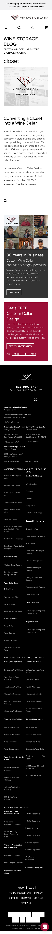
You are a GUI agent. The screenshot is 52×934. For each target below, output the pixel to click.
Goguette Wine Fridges (13, 711)
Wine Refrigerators (11, 749)
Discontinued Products (20, 928)
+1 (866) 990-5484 (11, 442)
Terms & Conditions (20, 893)
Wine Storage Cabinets (15, 658)
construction (27, 176)
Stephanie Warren (26, 184)
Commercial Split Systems (35, 587)
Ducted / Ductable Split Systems (35, 552)
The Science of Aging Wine (12, 648)
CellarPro (29, 498)
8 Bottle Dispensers (32, 835)
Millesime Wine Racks (34, 694)
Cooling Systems (10, 640)
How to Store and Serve (13, 611)
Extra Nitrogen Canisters (13, 862)
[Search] (5, 201)
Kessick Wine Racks (33, 687)
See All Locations (31, 461)
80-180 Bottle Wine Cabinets (11, 769)
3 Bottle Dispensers (32, 814)
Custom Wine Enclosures (13, 539)
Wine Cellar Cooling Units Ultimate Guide (35, 612)
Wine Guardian (31, 484)
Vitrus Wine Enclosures (12, 694)
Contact (38, 898)
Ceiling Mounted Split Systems (34, 578)
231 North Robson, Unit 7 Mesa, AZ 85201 (13, 455)
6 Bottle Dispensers (32, 828)
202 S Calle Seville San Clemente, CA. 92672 (36, 435)
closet (15, 176)
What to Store (9, 604)
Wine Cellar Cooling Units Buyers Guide (35, 631)
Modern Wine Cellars (12, 485)
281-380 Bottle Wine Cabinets (12, 788)
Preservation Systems (12, 855)
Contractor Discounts (34, 868)
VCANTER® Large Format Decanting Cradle (11, 834)
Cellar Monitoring (32, 594)
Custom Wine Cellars (14, 469)
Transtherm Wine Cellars (13, 687)
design (40, 176)
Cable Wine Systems (33, 701)
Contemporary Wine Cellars (12, 493)
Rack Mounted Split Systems (33, 569)
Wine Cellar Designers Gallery (12, 476)
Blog (31, 888)
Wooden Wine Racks (33, 734)
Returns (26, 898)
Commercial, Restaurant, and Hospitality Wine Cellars (13, 529)
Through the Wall (32, 529)
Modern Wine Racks (33, 776)
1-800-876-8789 (24, 354)
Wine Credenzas (10, 742)
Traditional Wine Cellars (13, 502)
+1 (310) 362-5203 (11, 422)
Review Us (26, 903)
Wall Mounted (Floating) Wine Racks (35, 767)
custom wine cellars (20, 172)
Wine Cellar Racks (35, 658)
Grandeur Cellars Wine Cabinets (12, 702)
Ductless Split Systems (34, 560)
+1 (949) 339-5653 (33, 442)
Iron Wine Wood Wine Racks (34, 709)
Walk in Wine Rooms (11, 727)
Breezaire (29, 491)
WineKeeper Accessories (29, 858)
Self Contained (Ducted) (35, 536)
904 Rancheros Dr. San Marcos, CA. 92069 (13, 435)
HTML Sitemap (34, 928)
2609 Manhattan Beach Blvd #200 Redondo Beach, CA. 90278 (17, 416)
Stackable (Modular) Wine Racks (35, 757)
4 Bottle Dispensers (32, 821)
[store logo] (29, 18)
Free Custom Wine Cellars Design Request (14, 547)
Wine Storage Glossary (12, 597)
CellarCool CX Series (34, 513)
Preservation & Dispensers (16, 807)
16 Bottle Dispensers (32, 850)
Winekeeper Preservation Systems (12, 823)
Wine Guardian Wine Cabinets (11, 678)
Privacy (38, 893)
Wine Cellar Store (11, 583)
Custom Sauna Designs (13, 565)
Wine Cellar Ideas (10, 619)
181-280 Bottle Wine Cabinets (11, 778)
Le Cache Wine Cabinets (13, 670)
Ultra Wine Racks (32, 680)
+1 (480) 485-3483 (11, 461)
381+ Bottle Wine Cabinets (10, 798)
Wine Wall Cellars (10, 519)
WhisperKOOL (31, 505)
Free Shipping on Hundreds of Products (25, 3)
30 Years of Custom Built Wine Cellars (26, 6)
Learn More (14, 292)
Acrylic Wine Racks (33, 742)
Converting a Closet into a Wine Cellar (23, 120)
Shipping (13, 898)
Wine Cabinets (9, 633)
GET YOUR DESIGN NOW (20, 346)
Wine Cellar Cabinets (12, 734)
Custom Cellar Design (29, 168)
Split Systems (31, 543)
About (21, 888)
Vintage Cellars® (24, 925)
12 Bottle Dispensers (32, 842)
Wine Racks (8, 626)
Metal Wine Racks (32, 727)
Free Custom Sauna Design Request (11, 573)
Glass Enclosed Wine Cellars (12, 510)
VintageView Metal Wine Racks (35, 671)
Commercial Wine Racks (35, 749)
